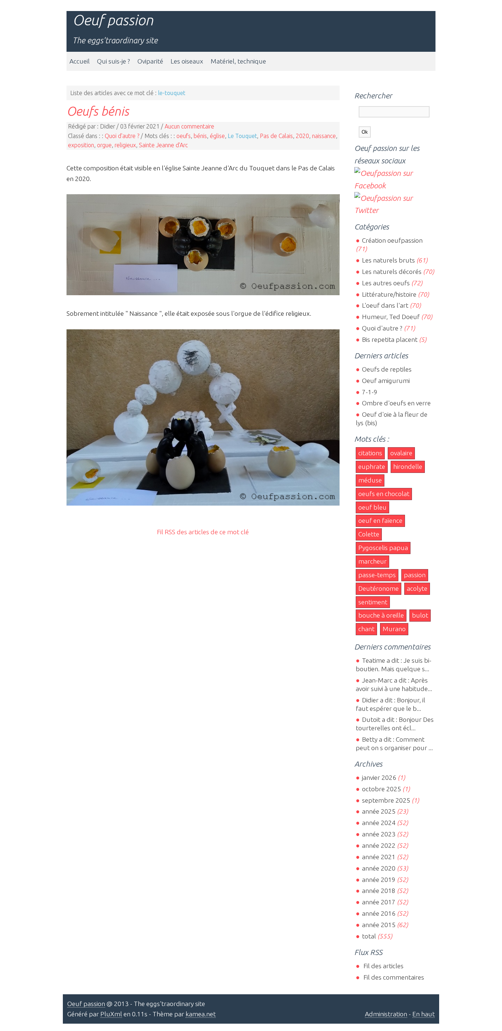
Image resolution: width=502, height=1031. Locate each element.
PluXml (111, 1013)
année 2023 (378, 834)
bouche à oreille (381, 615)
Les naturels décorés (391, 271)
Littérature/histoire (389, 294)
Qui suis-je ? (113, 61)
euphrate (371, 466)
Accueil (79, 61)
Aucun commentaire (189, 126)
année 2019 (378, 879)
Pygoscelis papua (383, 547)
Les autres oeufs (385, 282)
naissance (324, 136)
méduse (370, 480)
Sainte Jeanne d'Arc (163, 145)
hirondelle (407, 466)
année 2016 (378, 913)
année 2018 (378, 890)
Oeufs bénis (98, 111)
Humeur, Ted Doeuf (390, 316)
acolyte (417, 588)
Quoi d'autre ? (122, 136)
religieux (125, 145)
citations (370, 452)
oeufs (183, 136)
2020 (302, 136)
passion (415, 574)
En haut (423, 1013)
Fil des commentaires (393, 977)
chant (366, 628)
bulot (420, 615)
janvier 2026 (379, 777)
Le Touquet (242, 136)
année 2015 (378, 924)
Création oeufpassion (392, 240)
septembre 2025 (386, 800)
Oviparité (150, 61)
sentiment (372, 601)
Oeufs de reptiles (386, 369)
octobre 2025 (381, 788)
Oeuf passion (112, 20)
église (217, 136)
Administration (386, 1013)
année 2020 (378, 868)
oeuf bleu (372, 507)
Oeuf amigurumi (385, 380)
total (369, 936)
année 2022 (378, 845)
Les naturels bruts (388, 260)
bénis (200, 136)
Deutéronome (378, 588)
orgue (104, 145)
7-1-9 (369, 391)
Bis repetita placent (389, 339)
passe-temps (377, 574)
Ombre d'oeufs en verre (396, 402)
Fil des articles (382, 965)
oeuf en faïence (380, 520)
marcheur (372, 561)
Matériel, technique (238, 61)
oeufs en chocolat (383, 493)
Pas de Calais (276, 136)
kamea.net (201, 1013)
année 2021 (378, 856)
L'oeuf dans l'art (385, 305)
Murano (394, 628)
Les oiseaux (187, 61)
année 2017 (378, 901)
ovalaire (401, 452)
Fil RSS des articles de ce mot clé (203, 531)
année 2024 (378, 822)
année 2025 (378, 811)
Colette (368, 534)
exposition (81, 145)
